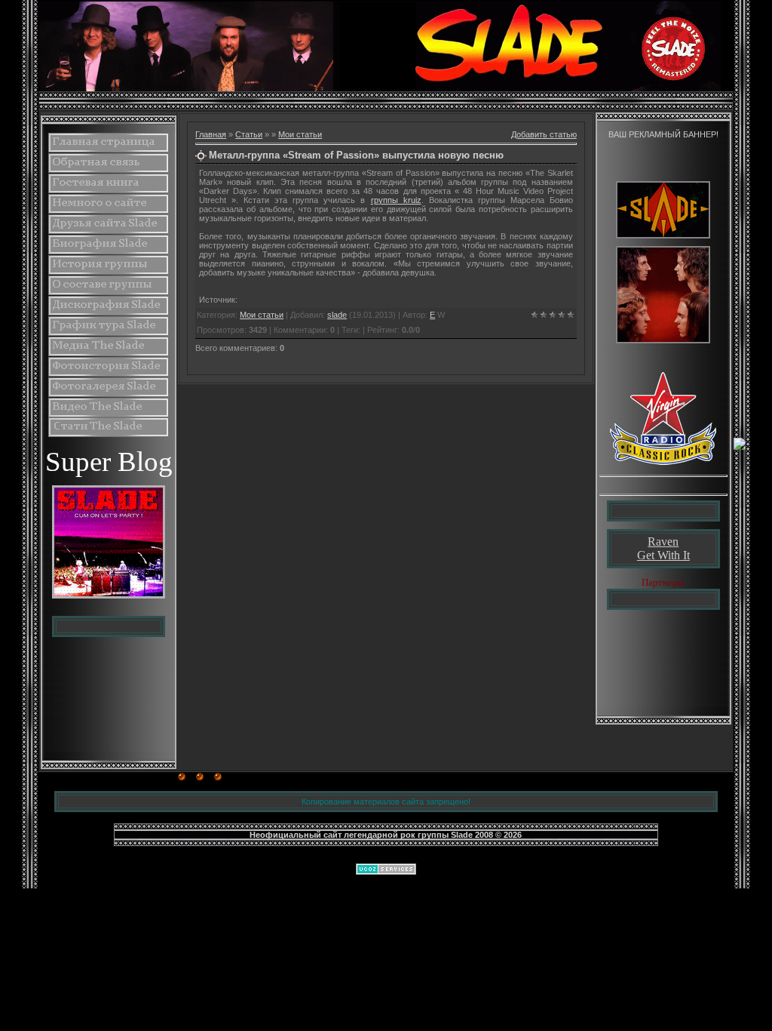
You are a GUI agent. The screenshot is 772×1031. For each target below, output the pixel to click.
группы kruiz (396, 200)
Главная (210, 134)
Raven (663, 541)
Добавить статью (544, 134)
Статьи (248, 134)
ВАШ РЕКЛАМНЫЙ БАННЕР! (663, 134)
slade (337, 314)
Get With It (663, 555)
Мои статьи (300, 134)
